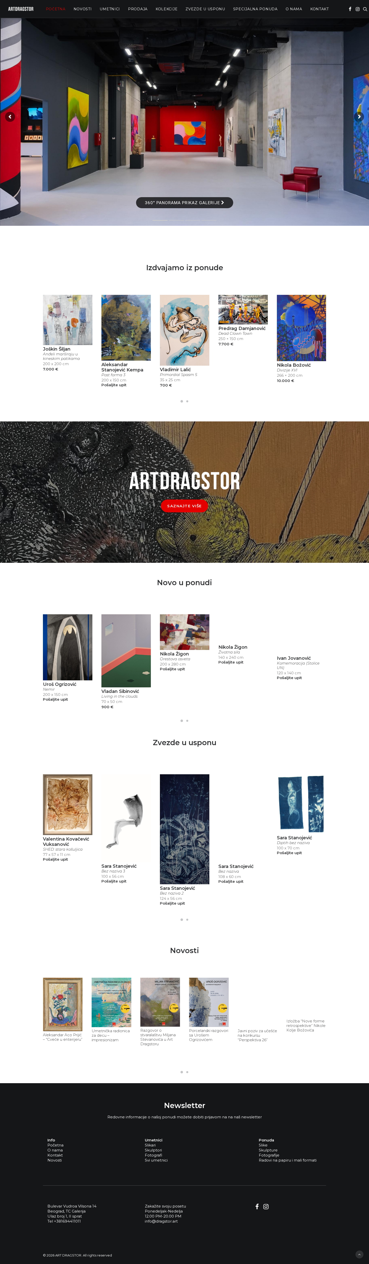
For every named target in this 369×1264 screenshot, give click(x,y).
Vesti (75, 982)
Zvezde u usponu (205, 9)
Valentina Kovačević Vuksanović (66, 841)
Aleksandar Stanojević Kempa (122, 367)
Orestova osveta (175, 659)
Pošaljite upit (114, 384)
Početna (56, 9)
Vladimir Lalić (175, 369)
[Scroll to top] (359, 1254)
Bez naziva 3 (113, 871)
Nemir (49, 689)
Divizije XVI (287, 370)
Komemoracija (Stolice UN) (298, 665)
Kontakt (319, 9)
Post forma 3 (113, 375)
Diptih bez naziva (293, 843)
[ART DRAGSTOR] (20, 9)
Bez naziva (228, 871)
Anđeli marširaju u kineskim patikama (61, 356)
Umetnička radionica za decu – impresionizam (111, 1035)
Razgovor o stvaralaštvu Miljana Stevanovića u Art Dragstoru (158, 1037)
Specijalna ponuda (255, 9)
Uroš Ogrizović (59, 684)
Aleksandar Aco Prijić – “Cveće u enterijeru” (62, 1037)
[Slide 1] (181, 401)
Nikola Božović (294, 365)
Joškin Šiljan (57, 349)
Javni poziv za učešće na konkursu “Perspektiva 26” (257, 1035)
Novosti (83, 9)
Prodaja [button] (138, 9)
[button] (350, 9)
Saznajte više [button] (184, 506)
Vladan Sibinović (120, 691)
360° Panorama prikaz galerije (183, 202)
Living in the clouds (119, 696)
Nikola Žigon (174, 654)
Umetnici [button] (110, 9)
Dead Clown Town (235, 333)
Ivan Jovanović (294, 658)
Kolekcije (166, 9)
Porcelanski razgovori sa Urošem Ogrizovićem (208, 1035)
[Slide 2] (187, 401)
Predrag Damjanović (242, 328)
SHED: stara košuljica (63, 849)
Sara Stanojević (119, 866)
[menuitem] (55, 9)
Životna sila (229, 652)
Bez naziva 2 (171, 893)
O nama (294, 9)
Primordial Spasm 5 (178, 374)
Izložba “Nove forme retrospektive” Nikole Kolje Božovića (306, 1025)
